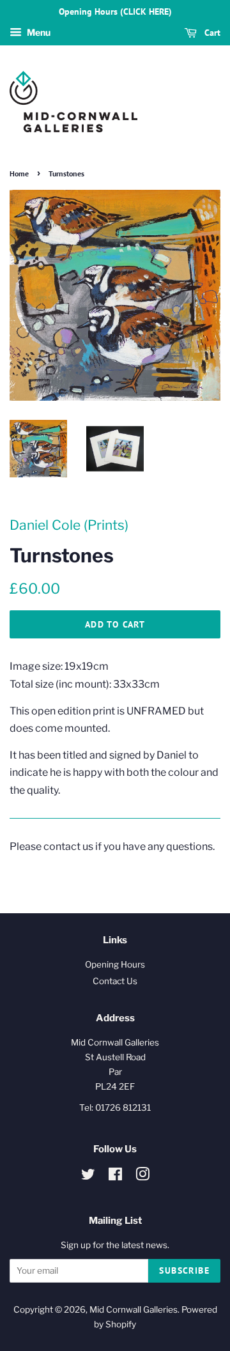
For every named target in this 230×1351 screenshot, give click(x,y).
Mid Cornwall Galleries (133, 1309)
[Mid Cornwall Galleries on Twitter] (88, 1176)
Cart (211, 32)
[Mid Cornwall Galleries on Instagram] (142, 1176)
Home (19, 173)
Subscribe (184, 1270)
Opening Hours (115, 964)
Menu (37, 32)
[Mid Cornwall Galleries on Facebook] (115, 1176)
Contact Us (115, 981)
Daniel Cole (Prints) (69, 525)
